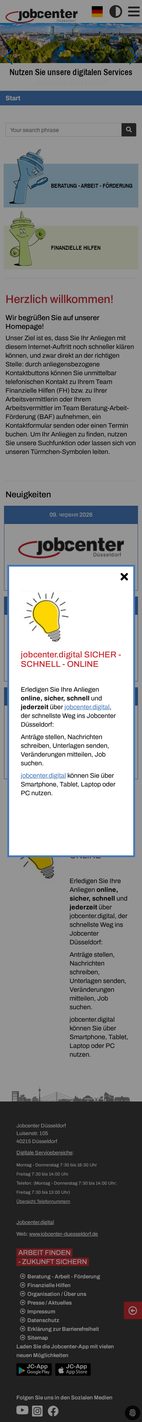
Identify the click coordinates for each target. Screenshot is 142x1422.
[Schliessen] (124, 575)
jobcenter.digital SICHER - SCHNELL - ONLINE (71, 659)
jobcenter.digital (87, 707)
